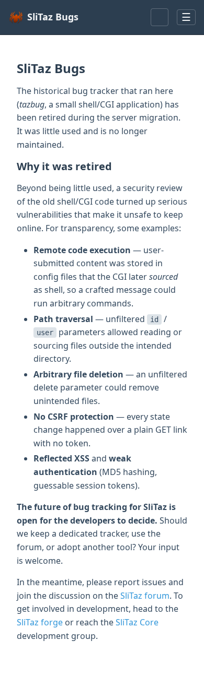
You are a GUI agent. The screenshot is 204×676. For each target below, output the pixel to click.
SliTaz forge (40, 622)
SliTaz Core (137, 622)
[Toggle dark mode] (159, 17)
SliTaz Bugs (52, 16)
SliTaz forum (144, 595)
